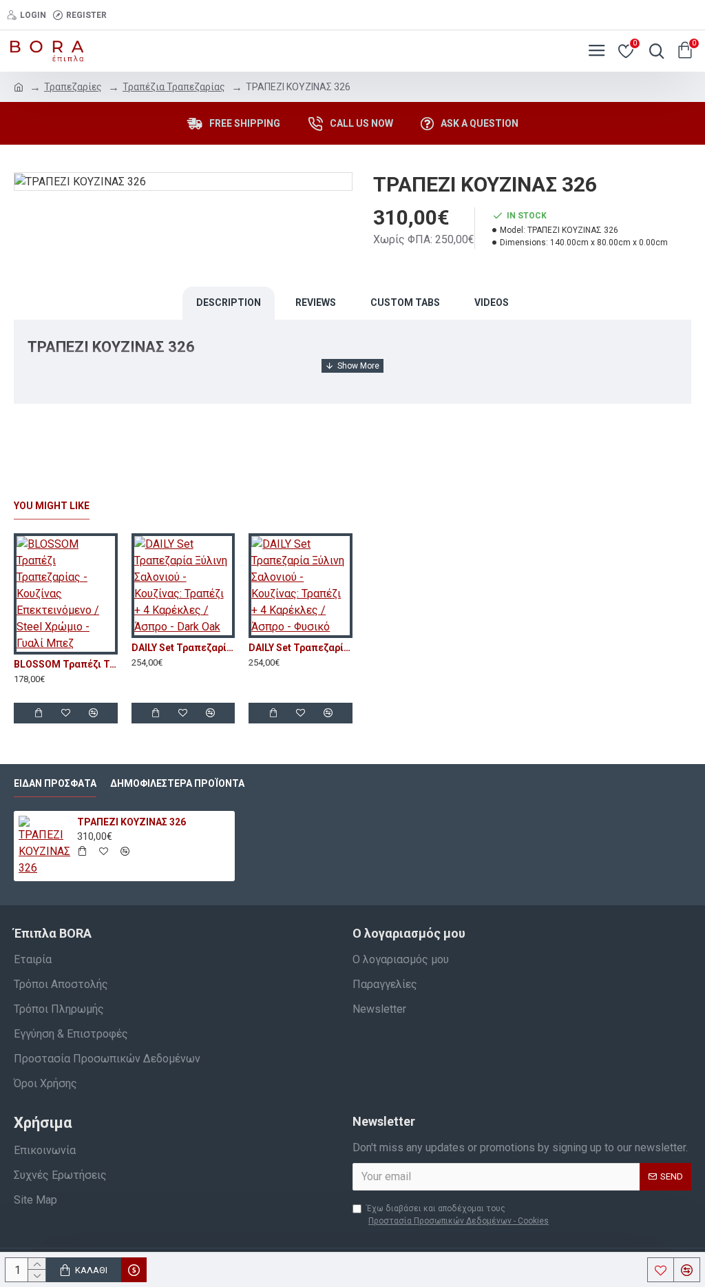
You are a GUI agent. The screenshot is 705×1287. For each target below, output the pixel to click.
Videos (491, 302)
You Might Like (52, 505)
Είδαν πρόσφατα (55, 783)
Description (228, 302)
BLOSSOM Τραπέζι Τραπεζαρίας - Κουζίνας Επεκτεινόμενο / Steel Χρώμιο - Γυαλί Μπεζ (66, 664)
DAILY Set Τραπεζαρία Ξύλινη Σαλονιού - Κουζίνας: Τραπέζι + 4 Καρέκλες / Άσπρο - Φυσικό (300, 647)
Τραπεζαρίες (73, 86)
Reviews (315, 302)
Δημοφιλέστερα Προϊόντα (177, 783)
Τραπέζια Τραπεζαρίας (174, 86)
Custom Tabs (405, 302)
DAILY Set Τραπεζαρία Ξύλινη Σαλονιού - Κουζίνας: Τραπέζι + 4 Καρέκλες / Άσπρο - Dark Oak (183, 647)
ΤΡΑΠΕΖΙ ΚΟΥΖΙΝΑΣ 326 (131, 821)
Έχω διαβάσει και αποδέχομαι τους (457, 1215)
